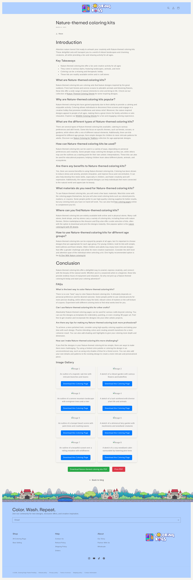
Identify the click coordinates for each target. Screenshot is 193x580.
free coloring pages (122, 202)
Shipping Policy (61, 547)
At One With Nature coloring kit (72, 255)
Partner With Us (104, 543)
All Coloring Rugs (19, 539)
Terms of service (65, 572)
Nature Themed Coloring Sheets (80, 94)
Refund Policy (60, 543)
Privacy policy (53, 572)
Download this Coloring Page (75, 384)
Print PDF (118, 469)
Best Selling (17, 543)
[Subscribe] (178, 520)
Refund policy (43, 572)
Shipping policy (77, 572)
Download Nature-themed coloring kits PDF (88, 469)
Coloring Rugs (22, 572)
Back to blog (98, 480)
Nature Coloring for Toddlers (86, 138)
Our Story (101, 539)
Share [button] (61, 34)
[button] (168, 8)
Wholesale (102, 547)
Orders (58, 550)
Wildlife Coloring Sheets (86, 116)
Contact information (90, 572)
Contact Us (59, 539)
